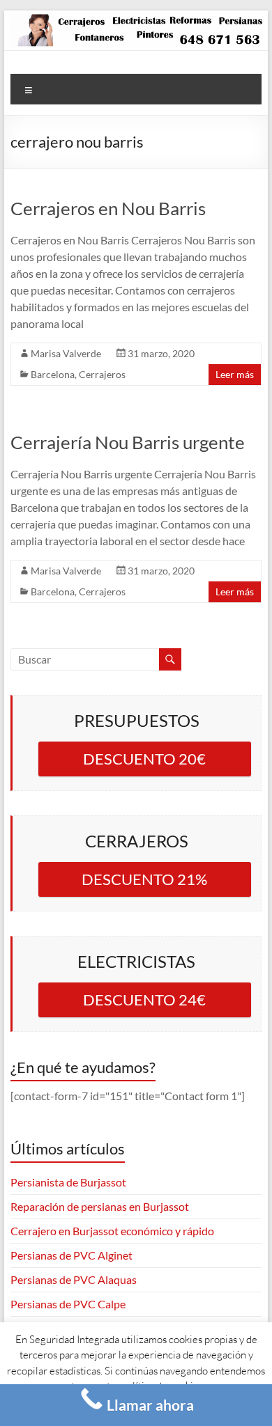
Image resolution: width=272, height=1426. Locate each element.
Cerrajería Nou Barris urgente (127, 442)
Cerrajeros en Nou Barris (108, 208)
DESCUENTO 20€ (144, 758)
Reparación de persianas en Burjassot (99, 1206)
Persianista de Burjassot (68, 1182)
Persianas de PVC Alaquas (73, 1279)
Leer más (235, 374)
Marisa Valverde (66, 353)
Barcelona (53, 374)
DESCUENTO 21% (144, 879)
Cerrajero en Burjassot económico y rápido (112, 1230)
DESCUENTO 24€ (144, 999)
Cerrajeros (102, 374)
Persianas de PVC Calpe (68, 1303)
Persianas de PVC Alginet (71, 1255)
